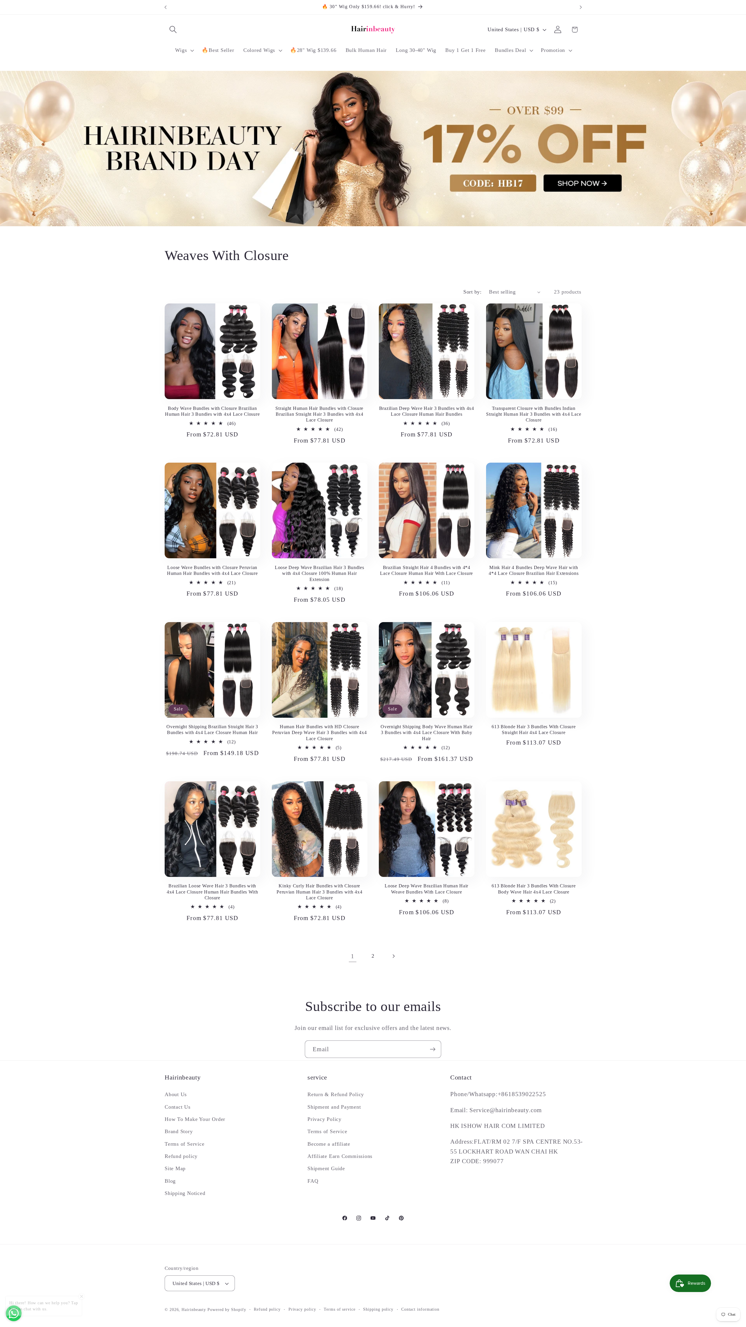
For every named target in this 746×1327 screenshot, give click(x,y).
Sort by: (472, 292)
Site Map (175, 1168)
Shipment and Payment (334, 1107)
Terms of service (340, 1309)
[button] (173, 29)
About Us (176, 1094)
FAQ (312, 1181)
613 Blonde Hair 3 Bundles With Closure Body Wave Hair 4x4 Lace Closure (534, 888)
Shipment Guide (326, 1168)
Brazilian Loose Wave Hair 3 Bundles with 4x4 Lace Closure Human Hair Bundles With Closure (212, 891)
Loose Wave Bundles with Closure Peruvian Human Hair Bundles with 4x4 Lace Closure (212, 570)
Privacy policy (302, 1309)
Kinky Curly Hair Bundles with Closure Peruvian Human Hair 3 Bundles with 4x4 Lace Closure (319, 891)
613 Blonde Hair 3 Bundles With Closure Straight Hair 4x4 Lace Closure (534, 729)
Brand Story (179, 1131)
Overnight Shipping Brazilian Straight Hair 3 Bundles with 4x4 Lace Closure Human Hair (212, 729)
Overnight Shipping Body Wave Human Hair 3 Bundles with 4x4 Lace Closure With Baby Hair (426, 732)
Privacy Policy (324, 1119)
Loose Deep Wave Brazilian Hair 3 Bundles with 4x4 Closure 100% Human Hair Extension (319, 573)
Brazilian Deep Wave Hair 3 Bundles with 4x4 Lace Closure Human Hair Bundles (426, 411)
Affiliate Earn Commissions (339, 1156)
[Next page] (393, 956)
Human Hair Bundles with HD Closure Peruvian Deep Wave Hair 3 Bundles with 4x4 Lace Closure (319, 732)
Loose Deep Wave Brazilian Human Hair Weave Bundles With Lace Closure (426, 888)
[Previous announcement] (165, 7)
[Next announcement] (580, 7)
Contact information (420, 1309)
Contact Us (178, 1107)
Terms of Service (184, 1144)
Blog (170, 1181)
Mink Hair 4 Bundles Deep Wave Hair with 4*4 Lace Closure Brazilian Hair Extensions (533, 570)
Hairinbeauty (194, 1309)
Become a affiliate (328, 1144)
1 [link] (352, 956)
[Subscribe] (432, 1049)
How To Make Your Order (195, 1119)
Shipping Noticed (185, 1193)
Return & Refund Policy (335, 1094)
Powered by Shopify (226, 1309)
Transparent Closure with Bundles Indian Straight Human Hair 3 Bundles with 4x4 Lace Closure (533, 414)
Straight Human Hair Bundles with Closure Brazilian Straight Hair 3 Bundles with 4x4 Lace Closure (319, 414)
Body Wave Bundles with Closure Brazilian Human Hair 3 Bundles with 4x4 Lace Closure (212, 411)
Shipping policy (378, 1309)
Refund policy (181, 1156)
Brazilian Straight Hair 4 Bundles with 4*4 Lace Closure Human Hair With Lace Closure (426, 570)
